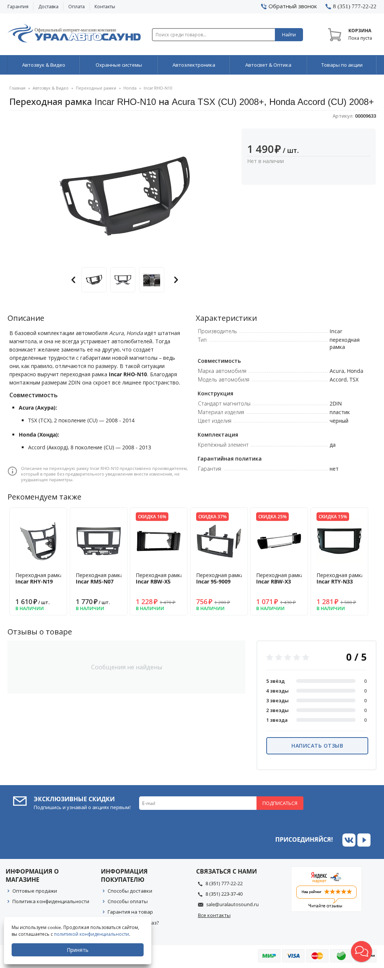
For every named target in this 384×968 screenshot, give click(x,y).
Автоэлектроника (193, 64)
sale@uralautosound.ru (232, 904)
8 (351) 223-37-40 (224, 893)
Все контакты (214, 915)
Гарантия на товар (130, 911)
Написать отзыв (317, 745)
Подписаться (279, 803)
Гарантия (18, 6)
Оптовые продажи (34, 890)
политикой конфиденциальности (91, 934)
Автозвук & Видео (43, 64)
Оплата (76, 6)
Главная (17, 88)
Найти (289, 34)
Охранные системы (119, 64)
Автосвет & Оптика (268, 64)
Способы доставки (130, 890)
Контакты (104, 6)
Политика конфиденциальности (50, 901)
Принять (77, 949)
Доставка (48, 6)
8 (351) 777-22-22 (224, 883)
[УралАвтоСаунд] (74, 34)
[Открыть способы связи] (361, 951)
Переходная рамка (39, 578)
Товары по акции (342, 64)
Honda (129, 88)
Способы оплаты (128, 901)
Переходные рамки (96, 88)
